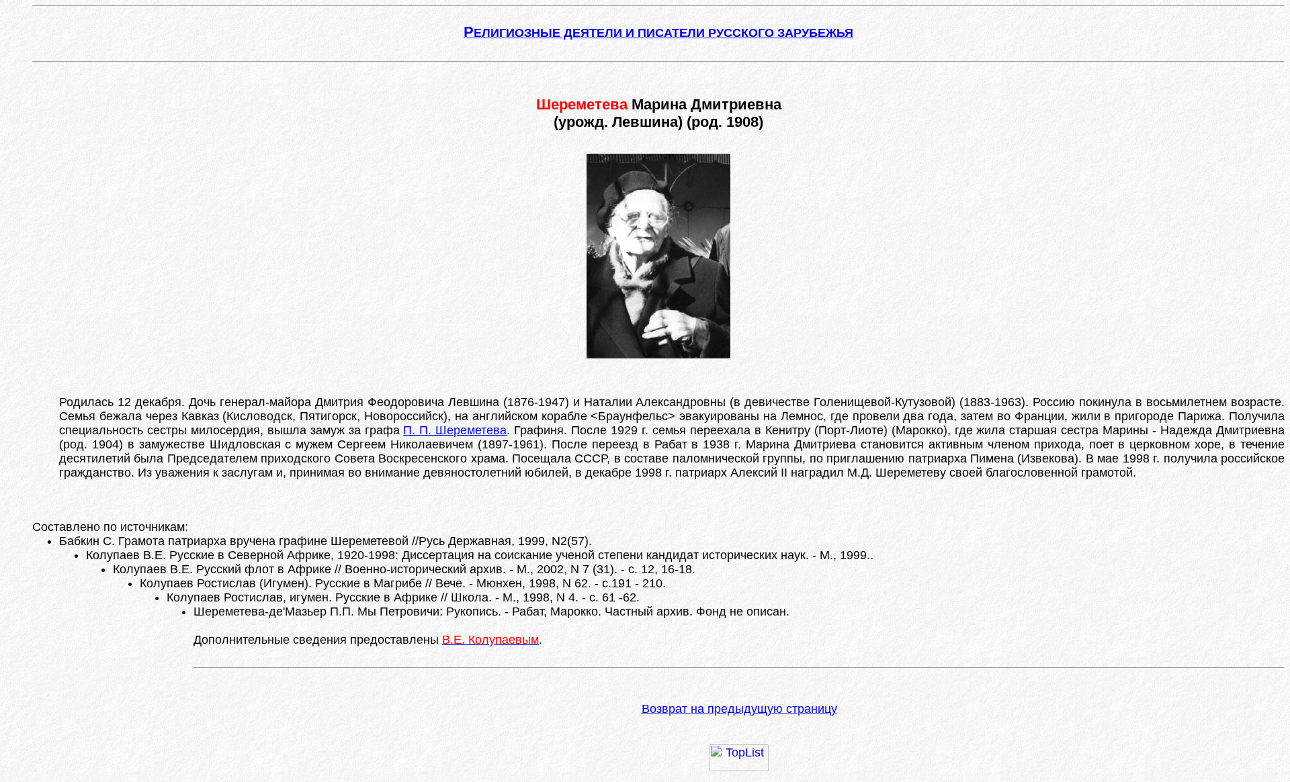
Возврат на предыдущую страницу (739, 709)
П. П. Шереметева (455, 430)
